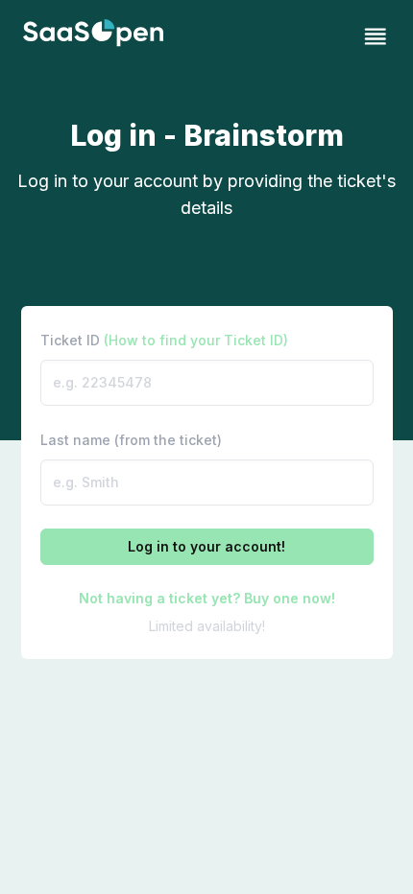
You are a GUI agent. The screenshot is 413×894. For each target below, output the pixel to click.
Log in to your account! (206, 546)
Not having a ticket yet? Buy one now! (207, 598)
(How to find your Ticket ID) (196, 340)
